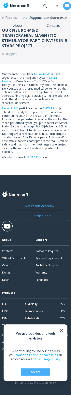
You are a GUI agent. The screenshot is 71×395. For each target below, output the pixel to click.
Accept (35, 372)
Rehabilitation (33, 318)
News (5, 280)
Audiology (31, 304)
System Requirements (50, 258)
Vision (5, 265)
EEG (4, 304)
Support (35, 17)
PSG (62, 304)
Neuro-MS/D (42, 74)
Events (6, 272)
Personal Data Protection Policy (35, 382)
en (56, 6)
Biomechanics (34, 311)
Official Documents (14, 258)
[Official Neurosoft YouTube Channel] (7, 226)
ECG (62, 318)
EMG (5, 311)
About (17, 25)
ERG (62, 311)
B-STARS (48, 108)
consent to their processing (36, 355)
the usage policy (47, 359)
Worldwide (59, 17)
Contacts (53, 25)
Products (12, 17)
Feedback (42, 280)
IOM (4, 318)
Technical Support (47, 265)
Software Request (47, 251)
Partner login (41, 216)
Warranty (41, 272)
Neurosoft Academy (39, 206)
